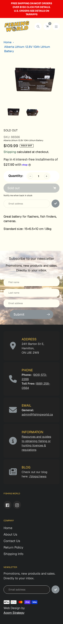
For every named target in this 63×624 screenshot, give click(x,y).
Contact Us (12, 541)
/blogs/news (37, 476)
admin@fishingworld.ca (37, 414)
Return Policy (13, 547)
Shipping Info (13, 554)
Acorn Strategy (14, 613)
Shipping (10, 152)
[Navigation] (56, 26)
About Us (10, 534)
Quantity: (15, 176)
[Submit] (55, 589)
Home (7, 42)
